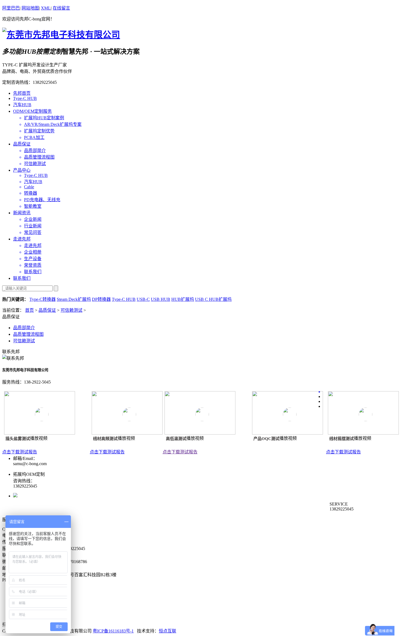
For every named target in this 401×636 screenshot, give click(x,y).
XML (46, 8)
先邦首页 (22, 93)
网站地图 (30, 8)
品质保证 (22, 144)
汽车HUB (22, 104)
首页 (29, 310)
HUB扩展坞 (182, 299)
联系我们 (22, 278)
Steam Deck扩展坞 (74, 299)
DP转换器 (101, 299)
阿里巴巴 (11, 8)
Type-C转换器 (42, 299)
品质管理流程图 (28, 334)
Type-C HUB (25, 98)
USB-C (143, 299)
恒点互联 (167, 631)
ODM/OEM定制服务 (32, 111)
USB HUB (160, 299)
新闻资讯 (22, 212)
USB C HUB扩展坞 (213, 299)
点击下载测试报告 (19, 452)
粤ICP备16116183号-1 (113, 631)
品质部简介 (24, 327)
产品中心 (22, 170)
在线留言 (61, 8)
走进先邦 (22, 239)
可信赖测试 (71, 310)
